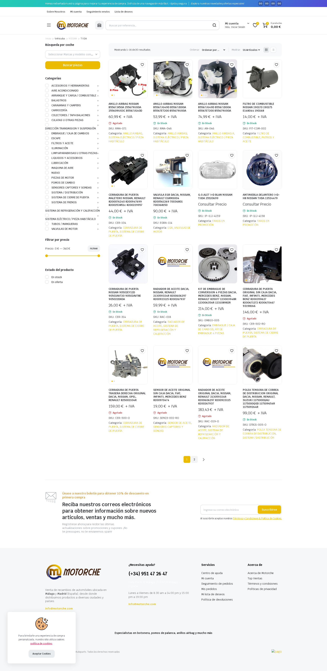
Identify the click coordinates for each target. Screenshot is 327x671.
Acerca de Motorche (261, 573)
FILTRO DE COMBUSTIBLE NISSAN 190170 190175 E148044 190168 (258, 107)
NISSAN (73, 38)
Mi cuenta (76, 11)
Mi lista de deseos (213, 594)
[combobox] (72, 54)
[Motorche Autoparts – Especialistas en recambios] (72, 25)
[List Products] (273, 50)
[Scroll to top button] (318, 662)
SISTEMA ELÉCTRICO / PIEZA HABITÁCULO (70, 219)
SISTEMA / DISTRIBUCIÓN (258, 437)
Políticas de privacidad (262, 589)
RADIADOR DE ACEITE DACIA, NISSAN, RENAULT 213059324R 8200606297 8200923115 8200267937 (171, 294)
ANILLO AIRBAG (132, 133)
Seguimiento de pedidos (217, 583)
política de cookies (41, 643)
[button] (142, 64)
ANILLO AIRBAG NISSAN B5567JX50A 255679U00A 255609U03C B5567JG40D (125, 107)
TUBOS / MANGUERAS (64, 224)
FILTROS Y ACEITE (62, 143)
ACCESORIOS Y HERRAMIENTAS (70, 85)
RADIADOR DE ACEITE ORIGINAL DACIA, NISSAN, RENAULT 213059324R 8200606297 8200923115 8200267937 (214, 396)
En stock (56, 277)
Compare (144, 72)
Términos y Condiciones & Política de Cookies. (257, 518)
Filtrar (94, 248)
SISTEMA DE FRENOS (64, 202)
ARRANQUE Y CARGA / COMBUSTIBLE (73, 95)
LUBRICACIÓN (59, 163)
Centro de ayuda (212, 573)
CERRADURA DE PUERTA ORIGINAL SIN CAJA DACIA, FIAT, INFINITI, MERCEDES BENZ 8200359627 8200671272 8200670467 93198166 (260, 297)
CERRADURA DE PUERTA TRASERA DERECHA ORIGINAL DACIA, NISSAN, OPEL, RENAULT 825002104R (127, 395)
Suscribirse (269, 509)
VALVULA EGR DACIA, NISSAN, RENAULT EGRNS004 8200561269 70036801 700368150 (172, 200)
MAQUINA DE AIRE (62, 168)
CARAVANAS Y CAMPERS (66, 105)
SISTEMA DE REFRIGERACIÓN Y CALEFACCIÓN (165, 330)
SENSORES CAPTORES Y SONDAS (71, 187)
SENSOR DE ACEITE (179, 423)
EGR (170, 227)
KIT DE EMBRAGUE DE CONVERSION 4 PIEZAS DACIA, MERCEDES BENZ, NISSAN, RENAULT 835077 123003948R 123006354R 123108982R (217, 295)
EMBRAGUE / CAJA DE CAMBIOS (70, 133)
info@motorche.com (59, 608)
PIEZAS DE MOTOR (62, 177)
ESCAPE (56, 138)
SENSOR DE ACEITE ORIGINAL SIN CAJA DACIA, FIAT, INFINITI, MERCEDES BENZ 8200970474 (171, 395)
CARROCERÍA (59, 110)
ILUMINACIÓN (59, 148)
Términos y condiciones (263, 583)
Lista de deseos (124, 11)
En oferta (57, 282)
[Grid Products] (266, 50)
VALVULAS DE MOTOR (64, 229)
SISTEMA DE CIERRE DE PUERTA (70, 197)
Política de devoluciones (217, 599)
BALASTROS (58, 100)
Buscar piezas (72, 65)
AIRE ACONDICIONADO (65, 90)
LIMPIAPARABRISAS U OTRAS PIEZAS (74, 153)
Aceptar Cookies (42, 653)
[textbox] (72, 54)
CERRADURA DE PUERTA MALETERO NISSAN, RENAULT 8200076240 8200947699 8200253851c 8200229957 (127, 200)
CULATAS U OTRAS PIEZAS (67, 120)
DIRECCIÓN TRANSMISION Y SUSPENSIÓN (70, 128)
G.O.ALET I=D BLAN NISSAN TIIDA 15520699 (215, 196)
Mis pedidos (209, 589)
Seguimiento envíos (98, 11)
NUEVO (55, 172)
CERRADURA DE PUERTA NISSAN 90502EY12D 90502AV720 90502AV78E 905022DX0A (125, 294)
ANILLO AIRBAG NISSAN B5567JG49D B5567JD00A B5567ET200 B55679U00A (169, 107)
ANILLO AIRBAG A (223, 133)
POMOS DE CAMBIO (63, 182)
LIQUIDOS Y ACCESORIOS (67, 158)
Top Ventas (255, 578)
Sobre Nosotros (56, 11)
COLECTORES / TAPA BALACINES (70, 115)
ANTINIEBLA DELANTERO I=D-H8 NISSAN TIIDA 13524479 (261, 196)
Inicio (48, 38)
